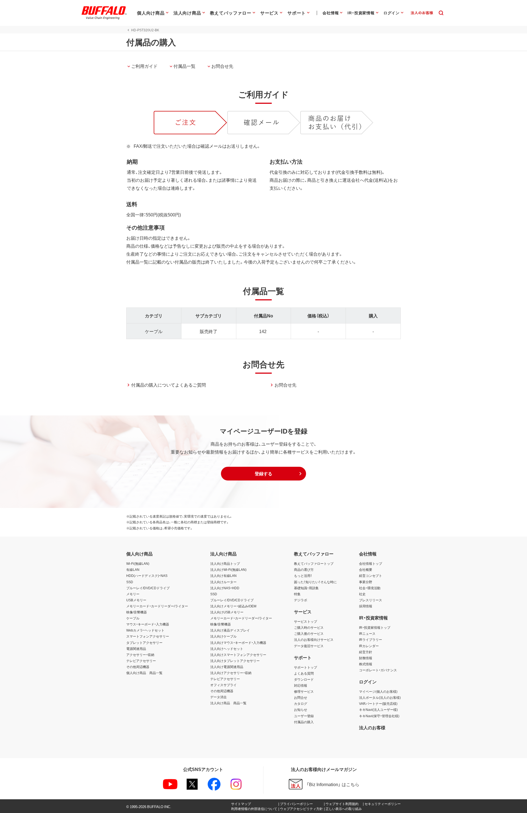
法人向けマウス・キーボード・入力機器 (238, 642)
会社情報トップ (370, 563)
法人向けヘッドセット (226, 648)
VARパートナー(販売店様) (378, 703)
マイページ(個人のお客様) (378, 691)
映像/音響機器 (136, 612)
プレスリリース (370, 599)
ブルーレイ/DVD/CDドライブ (148, 587)
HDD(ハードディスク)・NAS (146, 575)
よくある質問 (304, 673)
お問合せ (300, 697)
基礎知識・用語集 (306, 587)
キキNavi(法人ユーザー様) (378, 709)
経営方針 (365, 651)
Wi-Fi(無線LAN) (137, 563)
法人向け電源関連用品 (226, 666)
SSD (129, 581)
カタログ (300, 703)
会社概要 (365, 569)
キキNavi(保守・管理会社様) (379, 715)
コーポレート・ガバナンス (378, 669)
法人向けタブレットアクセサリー (235, 660)
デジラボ (300, 599)
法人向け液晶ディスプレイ (230, 630)
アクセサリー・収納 (140, 654)
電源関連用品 (136, 648)
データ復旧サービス (309, 645)
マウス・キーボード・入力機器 (147, 624)
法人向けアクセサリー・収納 (230, 672)
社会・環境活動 (369, 587)
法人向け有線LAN (223, 575)
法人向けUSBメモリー (226, 612)
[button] (263, 473)
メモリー (132, 593)
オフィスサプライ (223, 684)
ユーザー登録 (304, 715)
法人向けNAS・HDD (224, 587)
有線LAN (132, 569)
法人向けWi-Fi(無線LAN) (228, 569)
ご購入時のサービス (309, 627)
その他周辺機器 (137, 666)
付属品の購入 (304, 721)
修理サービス (304, 691)
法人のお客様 (372, 727)
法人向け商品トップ (225, 563)
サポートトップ (305, 667)
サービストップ (305, 621)
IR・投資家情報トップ (374, 627)
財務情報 (365, 657)
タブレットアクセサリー (144, 642)
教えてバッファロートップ (313, 563)
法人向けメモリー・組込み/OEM (233, 606)
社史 (362, 593)
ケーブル (132, 618)
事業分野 (365, 581)
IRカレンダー (369, 645)
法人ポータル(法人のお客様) (380, 697)
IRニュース (367, 633)
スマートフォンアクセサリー (147, 636)
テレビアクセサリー (141, 660)
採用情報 (365, 606)
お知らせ (300, 709)
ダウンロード (304, 679)
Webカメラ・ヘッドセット (145, 630)
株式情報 (365, 663)
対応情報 (300, 685)
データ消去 (218, 696)
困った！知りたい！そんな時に (315, 581)
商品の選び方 (304, 569)
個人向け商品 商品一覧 (144, 672)
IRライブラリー (370, 639)
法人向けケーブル (223, 636)
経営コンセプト (370, 575)
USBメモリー (136, 599)
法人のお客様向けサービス (313, 639)
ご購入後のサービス (309, 633)
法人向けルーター (223, 581)
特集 (297, 593)
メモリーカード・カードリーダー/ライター (157, 606)
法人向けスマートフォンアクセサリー (238, 654)
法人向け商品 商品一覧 (228, 702)
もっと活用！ (303, 575)
